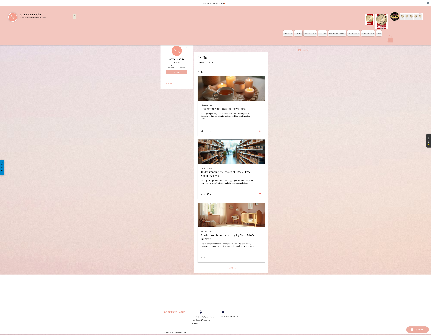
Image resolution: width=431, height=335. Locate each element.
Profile (169, 83)
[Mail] (222, 312)
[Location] (200, 312)
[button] (390, 38)
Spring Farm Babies (30, 14)
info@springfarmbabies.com (230, 316)
